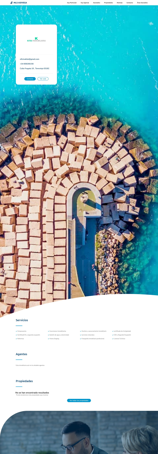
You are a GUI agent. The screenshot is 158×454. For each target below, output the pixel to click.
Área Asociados (142, 3)
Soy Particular (72, 3)
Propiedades (108, 3)
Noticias (119, 3)
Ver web (43, 79)
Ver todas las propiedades (79, 400)
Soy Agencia (85, 3)
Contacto (130, 3)
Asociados (96, 3)
